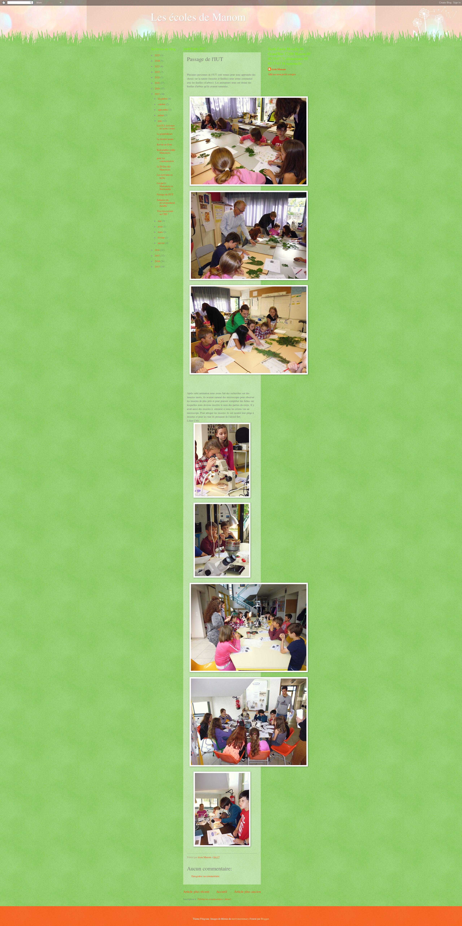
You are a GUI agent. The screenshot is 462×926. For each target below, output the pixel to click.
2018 (157, 88)
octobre (162, 104)
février (161, 237)
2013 (157, 266)
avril (160, 226)
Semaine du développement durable (166, 202)
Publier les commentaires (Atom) (214, 899)
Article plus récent (196, 891)
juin (160, 120)
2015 (157, 255)
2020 (157, 77)
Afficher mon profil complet (282, 74)
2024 (157, 60)
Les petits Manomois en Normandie (165, 186)
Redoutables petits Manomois (166, 151)
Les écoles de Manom (198, 16)
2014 (157, 261)
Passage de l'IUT (165, 194)
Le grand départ (165, 133)
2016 (157, 250)
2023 (157, 66)
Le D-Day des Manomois (164, 168)
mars (160, 232)
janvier (161, 243)
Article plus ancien (247, 891)
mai (160, 221)
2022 (157, 72)
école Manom (279, 69)
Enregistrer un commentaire (205, 876)
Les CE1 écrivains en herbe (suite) (166, 127)
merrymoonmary (240, 918)
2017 (157, 94)
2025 (157, 55)
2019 (157, 83)
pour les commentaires (165, 159)
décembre (163, 98)
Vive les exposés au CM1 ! (165, 212)
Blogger (265, 918)
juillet (161, 115)
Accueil (221, 891)
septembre (163, 109)
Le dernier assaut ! (166, 139)
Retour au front (164, 144)
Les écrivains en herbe (165, 176)
